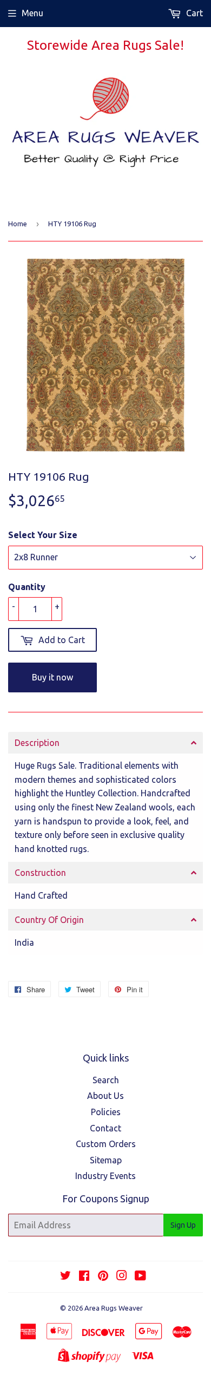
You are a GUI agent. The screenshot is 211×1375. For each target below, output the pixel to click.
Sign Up (183, 1225)
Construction (40, 872)
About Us (105, 1096)
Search (106, 1080)
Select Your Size (42, 535)
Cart (193, 13)
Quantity (26, 587)
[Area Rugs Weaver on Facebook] (84, 1276)
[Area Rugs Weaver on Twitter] (65, 1276)
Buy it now (52, 677)
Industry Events (105, 1176)
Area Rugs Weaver (113, 1308)
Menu (32, 13)
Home (17, 223)
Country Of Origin (49, 919)
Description (37, 742)
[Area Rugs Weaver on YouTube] (140, 1276)
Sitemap (106, 1160)
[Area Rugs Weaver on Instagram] (121, 1276)
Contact (105, 1128)
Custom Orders (106, 1144)
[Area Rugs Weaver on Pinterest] (103, 1276)
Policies (106, 1112)
